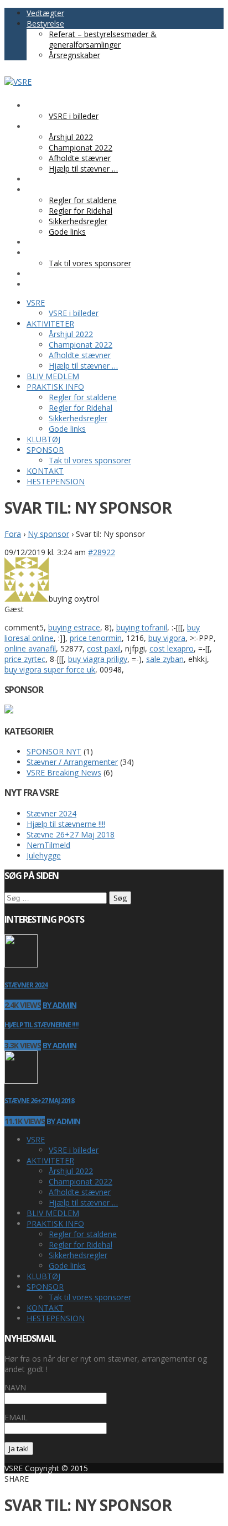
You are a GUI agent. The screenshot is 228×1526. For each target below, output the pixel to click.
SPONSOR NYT (54, 751)
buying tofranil (141, 627)
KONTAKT (45, 1307)
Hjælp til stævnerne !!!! (66, 824)
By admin (59, 1005)
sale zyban (165, 659)
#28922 (101, 552)
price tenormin (96, 638)
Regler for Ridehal (80, 1244)
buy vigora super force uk (49, 669)
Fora (12, 534)
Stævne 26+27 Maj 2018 (71, 834)
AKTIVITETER (50, 1160)
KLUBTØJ (43, 1276)
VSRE (36, 1139)
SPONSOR (45, 1286)
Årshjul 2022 (71, 1171)
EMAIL (16, 1417)
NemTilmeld (48, 845)
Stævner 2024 (51, 813)
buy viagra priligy (97, 659)
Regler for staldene (83, 1234)
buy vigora (166, 638)
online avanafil (30, 648)
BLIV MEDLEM (53, 1213)
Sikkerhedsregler (78, 1255)
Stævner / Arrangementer (72, 762)
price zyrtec (24, 659)
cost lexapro (171, 648)
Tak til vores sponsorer (90, 1297)
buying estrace (74, 627)
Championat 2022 (80, 1181)
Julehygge (44, 855)
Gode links (67, 1265)
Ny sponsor (48, 534)
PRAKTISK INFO (55, 1223)
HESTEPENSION (56, 1318)
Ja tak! (19, 1448)
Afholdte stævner (80, 1192)
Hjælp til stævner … (83, 1202)
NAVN (15, 1387)
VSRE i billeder (74, 1150)
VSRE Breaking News (64, 772)
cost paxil (104, 648)
